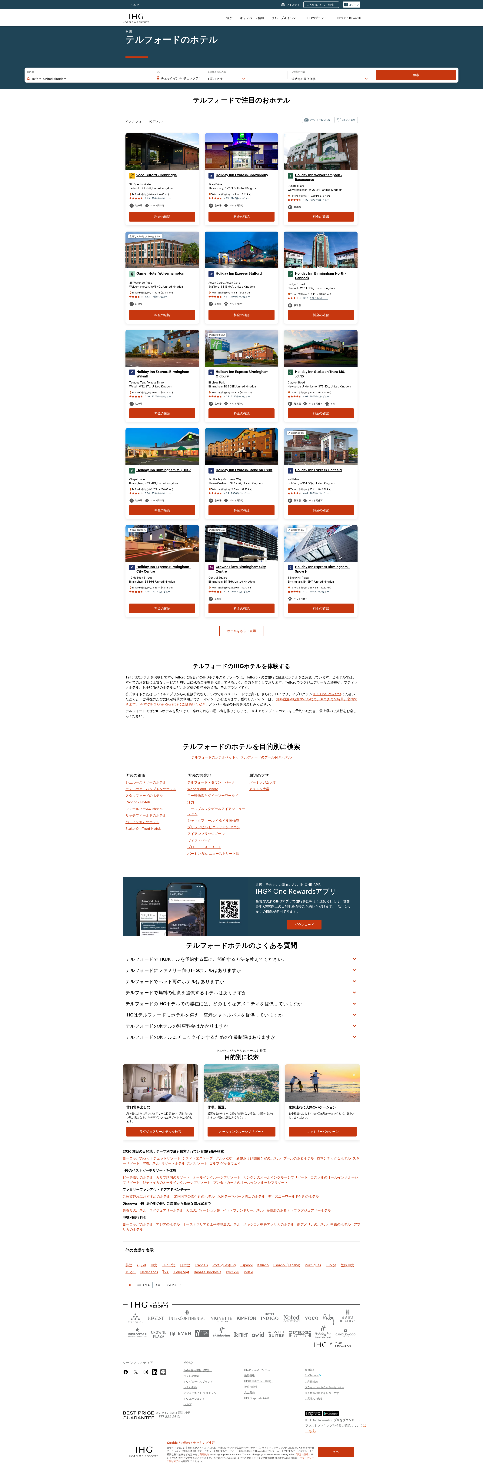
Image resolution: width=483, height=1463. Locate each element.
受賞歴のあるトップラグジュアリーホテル (298, 1210)
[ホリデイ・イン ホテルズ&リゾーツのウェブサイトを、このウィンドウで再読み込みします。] (221, 1333)
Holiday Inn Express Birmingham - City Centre (163, 569)
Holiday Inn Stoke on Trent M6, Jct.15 (320, 374)
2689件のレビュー (319, 591)
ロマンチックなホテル (334, 1158)
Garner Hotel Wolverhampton (160, 273)
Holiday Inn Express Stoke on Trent (244, 470)
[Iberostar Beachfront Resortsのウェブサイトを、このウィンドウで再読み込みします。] (137, 1333)
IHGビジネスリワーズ (257, 1369)
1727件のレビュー (161, 591)
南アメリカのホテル (312, 1224)
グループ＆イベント (285, 18)
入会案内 (249, 1392)
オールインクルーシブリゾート (216, 1177)
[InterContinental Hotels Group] (136, 18)
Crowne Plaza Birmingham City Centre (241, 569)
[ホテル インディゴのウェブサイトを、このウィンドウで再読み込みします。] (269, 1317)
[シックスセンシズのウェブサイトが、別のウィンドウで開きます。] (135, 1317)
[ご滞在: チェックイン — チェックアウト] (178, 78)
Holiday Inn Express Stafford (239, 273)
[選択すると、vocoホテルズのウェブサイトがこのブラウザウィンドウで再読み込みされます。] (311, 1317)
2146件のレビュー (240, 198)
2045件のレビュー (319, 396)
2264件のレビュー (161, 198)
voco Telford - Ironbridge (156, 175)
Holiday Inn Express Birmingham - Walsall (163, 374)
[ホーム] (130, 1285)
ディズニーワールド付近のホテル (293, 1196)
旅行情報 (249, 1375)
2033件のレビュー (319, 493)
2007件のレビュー (161, 396)
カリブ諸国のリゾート (173, 1177)
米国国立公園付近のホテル (194, 1196)
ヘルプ (135, 4)
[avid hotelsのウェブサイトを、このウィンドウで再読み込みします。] (258, 1333)
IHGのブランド (316, 18)
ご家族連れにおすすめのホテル (146, 1196)
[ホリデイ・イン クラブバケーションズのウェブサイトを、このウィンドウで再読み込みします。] (323, 1333)
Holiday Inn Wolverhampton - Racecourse (318, 177)
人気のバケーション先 (203, 1210)
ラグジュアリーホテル (166, 1210)
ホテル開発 (190, 1387)
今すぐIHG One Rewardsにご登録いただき (172, 704)
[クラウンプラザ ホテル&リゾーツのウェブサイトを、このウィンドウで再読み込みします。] (158, 1333)
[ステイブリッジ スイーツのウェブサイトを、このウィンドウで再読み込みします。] (300, 1333)
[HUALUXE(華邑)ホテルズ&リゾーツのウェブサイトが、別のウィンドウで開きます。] (347, 1317)
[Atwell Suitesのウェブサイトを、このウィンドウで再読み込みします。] (276, 1333)
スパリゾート (197, 1163)
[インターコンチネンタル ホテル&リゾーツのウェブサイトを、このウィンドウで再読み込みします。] (187, 1317)
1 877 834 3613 (168, 1416)
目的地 (30, 71)
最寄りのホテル (134, 1210)
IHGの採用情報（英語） (198, 1370)
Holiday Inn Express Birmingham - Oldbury (243, 374)
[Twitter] (135, 1372)
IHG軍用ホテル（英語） (258, 1381)
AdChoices (312, 1375)
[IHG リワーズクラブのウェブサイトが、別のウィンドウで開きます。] (332, 1345)
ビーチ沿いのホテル (138, 1177)
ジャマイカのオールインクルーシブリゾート (176, 1182)
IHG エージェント (194, 1398)
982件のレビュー (319, 298)
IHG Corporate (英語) (257, 1398)
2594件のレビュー (161, 493)
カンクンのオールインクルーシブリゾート (275, 1177)
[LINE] (163, 1372)
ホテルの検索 (191, 1376)
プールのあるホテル (298, 1158)
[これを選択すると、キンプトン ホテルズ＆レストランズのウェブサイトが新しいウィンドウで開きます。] (246, 1317)
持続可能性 (250, 1386)
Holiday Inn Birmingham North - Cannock (320, 276)
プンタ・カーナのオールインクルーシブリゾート (250, 1182)
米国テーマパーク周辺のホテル (241, 1196)
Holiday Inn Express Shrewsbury (242, 175)
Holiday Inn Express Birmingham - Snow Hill (322, 569)
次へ (335, 1451)
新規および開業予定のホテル (258, 1158)
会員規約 (310, 1369)
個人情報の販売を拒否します (322, 1393)
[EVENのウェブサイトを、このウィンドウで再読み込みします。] (180, 1333)
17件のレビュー (160, 296)
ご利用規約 (311, 1381)
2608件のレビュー (240, 296)
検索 (416, 75)
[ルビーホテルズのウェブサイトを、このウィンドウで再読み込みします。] (328, 1317)
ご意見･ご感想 (313, 1398)
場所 (229, 18)
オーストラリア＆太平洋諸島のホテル (211, 1224)
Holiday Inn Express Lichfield (318, 470)
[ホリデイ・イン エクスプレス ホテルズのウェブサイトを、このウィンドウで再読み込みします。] (202, 1333)
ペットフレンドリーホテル (243, 1210)
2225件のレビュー (240, 396)
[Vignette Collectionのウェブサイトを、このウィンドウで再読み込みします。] (221, 1317)
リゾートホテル (173, 1163)
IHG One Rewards (327, 694)
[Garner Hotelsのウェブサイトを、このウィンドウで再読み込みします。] (241, 1333)
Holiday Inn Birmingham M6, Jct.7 (163, 470)
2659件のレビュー (240, 591)
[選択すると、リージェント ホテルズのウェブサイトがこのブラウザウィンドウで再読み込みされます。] (156, 1317)
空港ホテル (150, 1163)
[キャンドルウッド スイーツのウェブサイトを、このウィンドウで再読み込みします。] (345, 1333)
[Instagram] (145, 1372)
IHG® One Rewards (348, 18)
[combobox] (90, 78)
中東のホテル (340, 1224)
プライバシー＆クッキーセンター (324, 1387)
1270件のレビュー (319, 199)
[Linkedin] (155, 1372)
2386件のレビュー (240, 493)
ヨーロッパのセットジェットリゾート (151, 1158)
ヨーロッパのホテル (138, 1224)
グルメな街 (224, 1158)
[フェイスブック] (126, 1372)
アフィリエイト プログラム (200, 1393)
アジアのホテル (168, 1224)
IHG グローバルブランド (198, 1381)
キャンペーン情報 (252, 18)
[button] (351, 5)
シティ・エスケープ (197, 1158)
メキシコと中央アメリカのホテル (268, 1224)
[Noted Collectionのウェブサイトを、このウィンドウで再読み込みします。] (291, 1317)
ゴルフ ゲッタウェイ (225, 1163)
